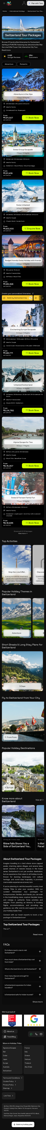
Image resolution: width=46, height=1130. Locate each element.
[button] (32, 117)
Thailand (28, 1063)
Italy (26, 1052)
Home (5, 11)
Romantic (23, 64)
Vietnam (28, 1059)
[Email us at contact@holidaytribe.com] (41, 1034)
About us (10, 1031)
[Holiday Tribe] (9, 3)
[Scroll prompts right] (41, 298)
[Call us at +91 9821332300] (36, 1034)
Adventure (9, 64)
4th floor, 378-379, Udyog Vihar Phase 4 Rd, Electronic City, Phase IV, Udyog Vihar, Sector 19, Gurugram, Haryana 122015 (22, 1108)
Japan (5, 1059)
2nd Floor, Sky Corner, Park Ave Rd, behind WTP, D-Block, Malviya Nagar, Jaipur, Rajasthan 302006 (22, 1114)
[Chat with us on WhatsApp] (31, 1034)
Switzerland (7, 1071)
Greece (27, 1055)
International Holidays (17, 11)
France (27, 1048)
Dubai (5, 1055)
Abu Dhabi (28, 1067)
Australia (6, 1067)
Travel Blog (11, 1037)
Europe (5, 1063)
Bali (4, 1052)
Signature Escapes (9, 1048)
